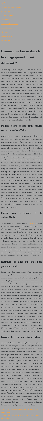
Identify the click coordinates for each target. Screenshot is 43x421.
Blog (2, 44)
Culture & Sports (7, 15)
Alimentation (5, 40)
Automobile (5, 20)
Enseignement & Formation (11, 7)
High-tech (4, 32)
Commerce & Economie (9, 24)
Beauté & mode (6, 28)
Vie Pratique (5, 11)
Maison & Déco (6, 36)
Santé (3, 3)
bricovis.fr (31, 223)
